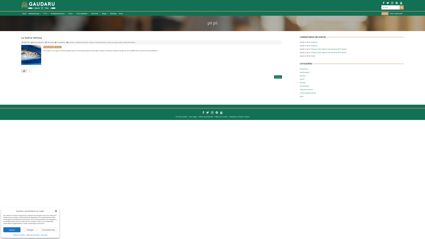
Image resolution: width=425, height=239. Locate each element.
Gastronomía (48, 47)
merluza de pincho (101, 42)
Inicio (24, 14)
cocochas (71, 42)
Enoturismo (304, 69)
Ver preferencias (48, 230)
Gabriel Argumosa (38, 42)
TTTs (45, 14)
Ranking (113, 14)
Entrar (384, 14)
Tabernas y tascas (306, 89)
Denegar (30, 230)
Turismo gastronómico (308, 93)
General (57, 47)
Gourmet (94, 14)
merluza (91, 42)
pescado (115, 42)
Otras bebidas (81, 14)
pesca (109, 42)
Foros (121, 14)
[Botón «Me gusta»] (24, 71)
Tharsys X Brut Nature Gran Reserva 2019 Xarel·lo (329, 49)
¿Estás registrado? (396, 13)
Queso (302, 79)
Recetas (302, 83)
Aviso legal (44, 235)
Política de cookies (19, 235)
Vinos (70, 14)
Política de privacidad (33, 235)
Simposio (314, 42)
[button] (56, 211)
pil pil (120, 42)
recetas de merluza (129, 42)
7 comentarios (61, 42)
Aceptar (12, 230)
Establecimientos (57, 14)
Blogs (104, 14)
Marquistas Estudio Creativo (239, 117)
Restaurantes (34, 14)
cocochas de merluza (81, 42)
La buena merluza (31, 37)
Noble (313, 56)
